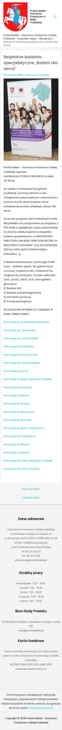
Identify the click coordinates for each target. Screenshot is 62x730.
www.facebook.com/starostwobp (31, 547)
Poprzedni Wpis (31, 489)
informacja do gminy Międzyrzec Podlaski (27, 379)
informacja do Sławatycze (19, 412)
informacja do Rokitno (16, 395)
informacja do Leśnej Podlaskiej (22, 363)
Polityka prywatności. (41, 708)
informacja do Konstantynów (20, 355)
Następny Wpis (31, 497)
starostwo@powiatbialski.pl (31, 560)
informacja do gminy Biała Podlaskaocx (26, 322)
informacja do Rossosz (17, 403)
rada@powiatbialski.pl (31, 630)
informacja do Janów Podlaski (21, 338)
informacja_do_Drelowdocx (20, 330)
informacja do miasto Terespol (22, 469)
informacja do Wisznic (16, 444)
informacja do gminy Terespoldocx (24, 428)
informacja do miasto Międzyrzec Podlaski (28, 460)
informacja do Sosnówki (17, 420)
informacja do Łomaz (16, 371)
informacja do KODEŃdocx (19, 346)
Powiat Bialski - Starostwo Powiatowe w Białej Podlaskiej (38, 16)
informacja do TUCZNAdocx (20, 436)
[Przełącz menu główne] (55, 16)
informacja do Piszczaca (18, 387)
